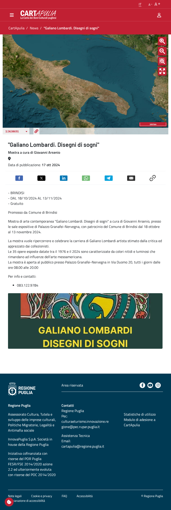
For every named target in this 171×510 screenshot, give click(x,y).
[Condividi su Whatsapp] (86, 177)
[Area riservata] (159, 15)
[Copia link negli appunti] (153, 177)
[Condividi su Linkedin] (63, 177)
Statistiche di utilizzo (140, 414)
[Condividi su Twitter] (41, 177)
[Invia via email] (131, 177)
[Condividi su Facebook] (19, 177)
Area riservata (72, 385)
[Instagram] (158, 385)
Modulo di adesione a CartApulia (139, 422)
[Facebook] (142, 385)
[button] (140, 4)
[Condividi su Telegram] (109, 177)
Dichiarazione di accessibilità (26, 500)
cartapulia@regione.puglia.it (82, 446)
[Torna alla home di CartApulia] (37, 15)
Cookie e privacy (41, 496)
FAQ (64, 496)
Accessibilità (85, 496)
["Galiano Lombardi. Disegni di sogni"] (85, 321)
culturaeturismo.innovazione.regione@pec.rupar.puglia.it (85, 424)
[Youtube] (150, 385)
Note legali (15, 496)
